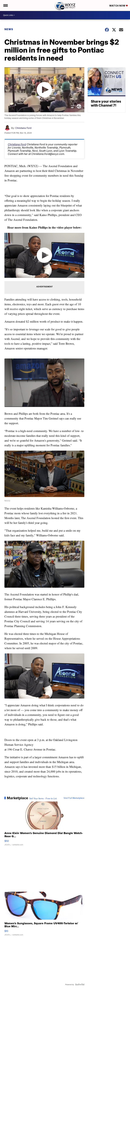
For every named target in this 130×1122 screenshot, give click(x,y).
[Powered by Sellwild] (79, 984)
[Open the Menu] (5, 5)
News (8, 29)
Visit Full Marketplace (74, 798)
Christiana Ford (23, 127)
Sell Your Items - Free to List (43, 798)
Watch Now (117, 5)
